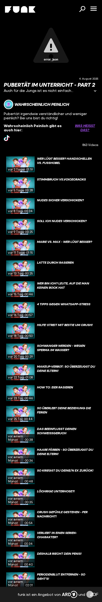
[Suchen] (82, 9)
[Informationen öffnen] (95, 91)
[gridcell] (51, 164)
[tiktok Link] (7, 138)
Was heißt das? (85, 128)
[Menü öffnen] (93, 8)
